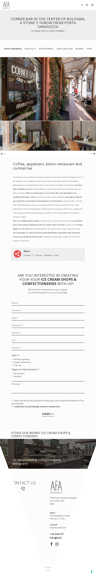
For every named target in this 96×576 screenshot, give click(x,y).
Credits (48, 570)
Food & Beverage (13, 49)
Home (89, 49)
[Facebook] (52, 544)
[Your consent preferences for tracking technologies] (91, 571)
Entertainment (46, 49)
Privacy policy (49, 400)
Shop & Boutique (65, 49)
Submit (47, 413)
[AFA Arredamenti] (6, 5)
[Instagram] (57, 544)
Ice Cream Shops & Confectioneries (48, 31)
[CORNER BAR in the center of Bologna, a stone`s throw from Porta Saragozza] (48, 89)
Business (80, 49)
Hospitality (30, 49)
